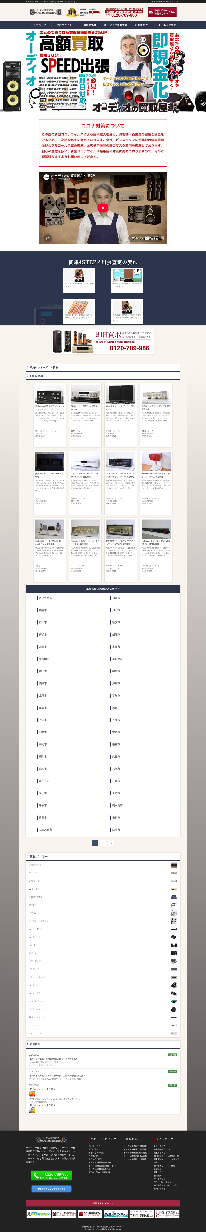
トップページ (38, 25)
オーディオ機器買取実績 (99, 1169)
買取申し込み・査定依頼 (99, 1172)
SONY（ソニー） (77, 431)
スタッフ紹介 (159, 1146)
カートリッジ (35, 937)
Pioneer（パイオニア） (79, 566)
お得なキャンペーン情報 (164, 1166)
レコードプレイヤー (37, 1001)
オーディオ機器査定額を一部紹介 (103, 1166)
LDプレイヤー (35, 889)
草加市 (43, 436)
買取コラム (159, 1172)
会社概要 (158, 1176)
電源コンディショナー (38, 1017)
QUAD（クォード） (113, 431)
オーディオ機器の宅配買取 (135, 1149)
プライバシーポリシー (159, 2)
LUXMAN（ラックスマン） (116, 566)
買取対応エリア (160, 1153)
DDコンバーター (36, 865)
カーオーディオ (35, 929)
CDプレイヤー (76, 501)
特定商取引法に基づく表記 (165, 1185)
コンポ (32, 945)
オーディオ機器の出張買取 (135, 1146)
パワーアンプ (35, 961)
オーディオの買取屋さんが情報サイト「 (46, 1079)
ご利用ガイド (94, 1146)
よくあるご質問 (95, 1159)
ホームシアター (35, 993)
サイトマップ (175, 2)
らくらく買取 (69, 1079)
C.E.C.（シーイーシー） (150, 431)
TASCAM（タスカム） (114, 498)
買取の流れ (93, 1149)
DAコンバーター (36, 1033)
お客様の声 (93, 1156)
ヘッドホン (34, 985)
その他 (37, 498)
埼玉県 (37, 436)
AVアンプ (33, 873)
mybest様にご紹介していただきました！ (46, 1062)
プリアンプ (39, 433)
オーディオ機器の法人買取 (135, 1156)
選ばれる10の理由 (96, 1153)
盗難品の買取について (163, 1149)
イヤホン (33, 913)
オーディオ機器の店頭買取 (135, 1153)
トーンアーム (35, 1025)
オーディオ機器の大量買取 (135, 1159)
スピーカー (110, 433)
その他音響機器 (76, 433)
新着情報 (35, 1044)
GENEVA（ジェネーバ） (151, 498)
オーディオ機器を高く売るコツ (102, 1162)
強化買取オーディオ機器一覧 (166, 1156)
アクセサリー (35, 905)
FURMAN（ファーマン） (151, 566)
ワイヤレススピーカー (38, 1009)
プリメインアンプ (112, 568)
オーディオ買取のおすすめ (40, 1065)
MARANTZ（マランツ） (79, 498)
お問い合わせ (159, 1189)
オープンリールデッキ (38, 921)
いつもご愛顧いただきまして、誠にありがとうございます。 (55, 1099)
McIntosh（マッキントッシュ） (46, 431)
